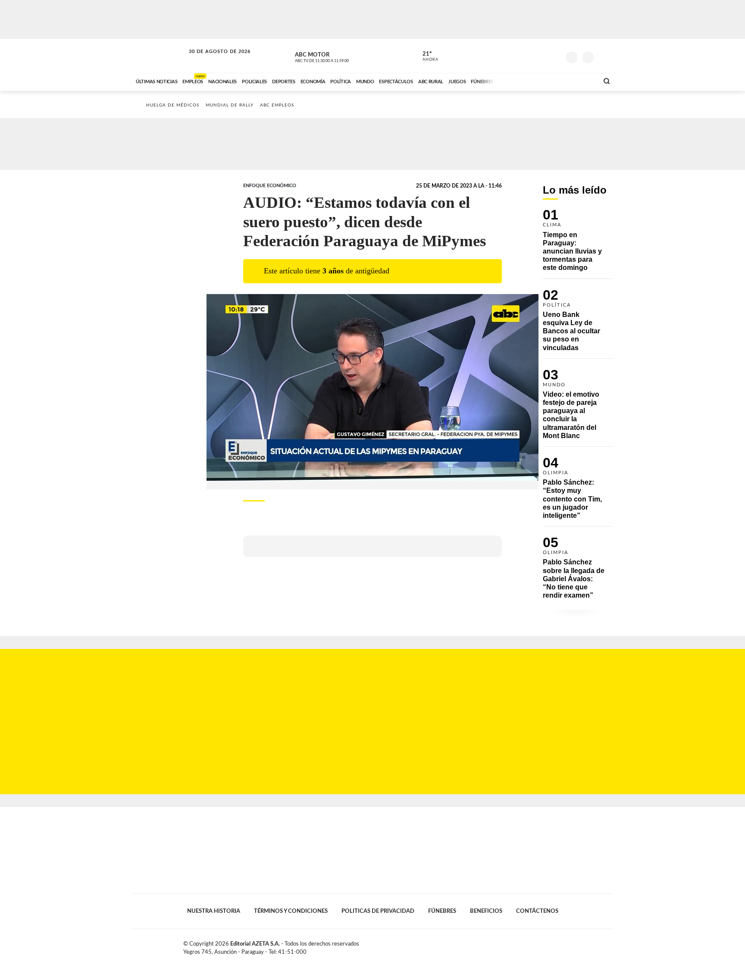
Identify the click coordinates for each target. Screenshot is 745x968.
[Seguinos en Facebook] (515, 55)
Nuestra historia (213, 911)
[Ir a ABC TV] (522, 80)
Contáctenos (537, 911)
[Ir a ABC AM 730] (546, 80)
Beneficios (486, 911)
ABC (160, 55)
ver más (425, 56)
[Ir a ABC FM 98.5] (580, 80)
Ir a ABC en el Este (211, 59)
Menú (604, 56)
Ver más (577, 244)
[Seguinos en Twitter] (528, 55)
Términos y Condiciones (291, 911)
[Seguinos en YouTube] (541, 55)
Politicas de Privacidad (377, 911)
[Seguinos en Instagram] (554, 55)
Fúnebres (442, 911)
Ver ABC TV (338, 56)
